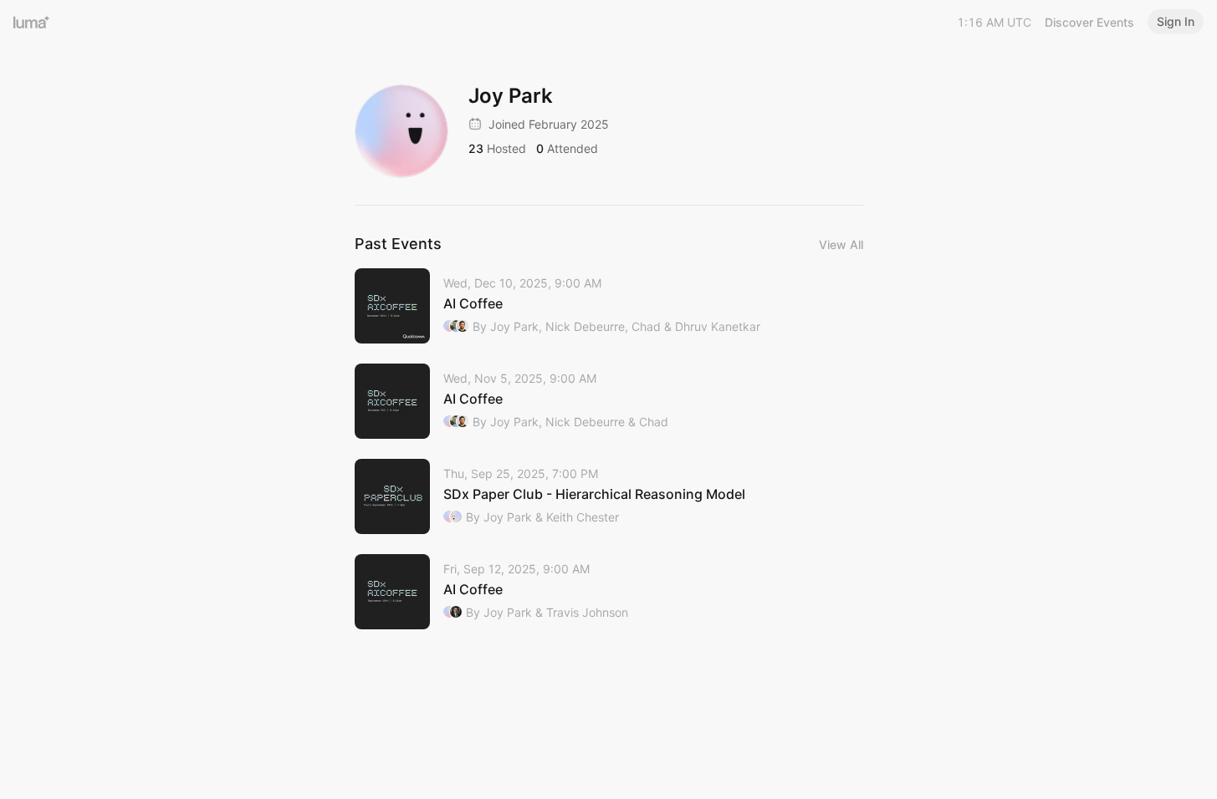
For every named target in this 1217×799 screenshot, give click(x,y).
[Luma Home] (31, 21)
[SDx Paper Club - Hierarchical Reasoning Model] (609, 496)
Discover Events (1089, 22)
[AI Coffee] (609, 306)
